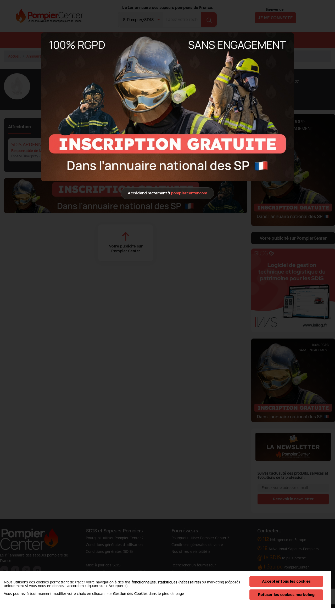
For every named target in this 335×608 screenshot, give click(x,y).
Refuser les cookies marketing (286, 594)
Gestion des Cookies (130, 593)
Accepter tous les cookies (286, 581)
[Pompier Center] (167, 106)
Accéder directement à (167, 192)
